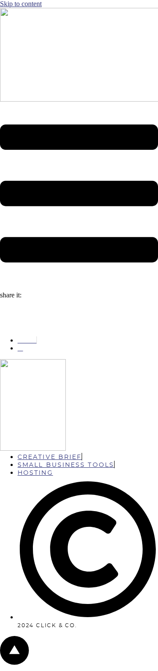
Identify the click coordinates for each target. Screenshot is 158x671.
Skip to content (21, 3)
